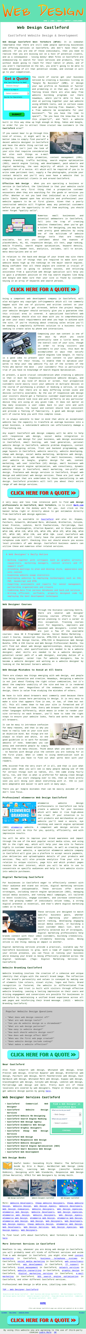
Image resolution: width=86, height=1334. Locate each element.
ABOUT (59, 21)
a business (68, 326)
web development (33, 1264)
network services (69, 1267)
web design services (41, 475)
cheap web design (13, 454)
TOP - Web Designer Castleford (20, 1289)
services (58, 546)
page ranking (74, 243)
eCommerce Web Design (15, 1212)
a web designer (18, 1255)
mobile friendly (12, 246)
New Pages (12, 1312)
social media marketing (31, 1261)
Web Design (9, 519)
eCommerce (16, 827)
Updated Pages (24, 1312)
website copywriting (29, 1270)
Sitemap (4, 1312)
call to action (73, 249)
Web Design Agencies (69, 1209)
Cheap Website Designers (49, 1203)
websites (43, 225)
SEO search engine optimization (57, 1276)
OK (55, 1332)
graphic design (71, 1270)
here (48, 1091)
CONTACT (67, 21)
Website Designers (43, 1209)
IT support (72, 1264)
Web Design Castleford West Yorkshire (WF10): (32, 42)
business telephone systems (59, 1258)
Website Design (22, 1206)
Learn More (45, 1332)
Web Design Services (36, 1227)
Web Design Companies (16, 1209)
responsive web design (25, 436)
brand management (28, 1267)
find (12, 1070)
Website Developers (21, 1203)
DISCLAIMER (77, 21)
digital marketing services (35, 1273)
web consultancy (74, 1261)
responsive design (41, 243)
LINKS (52, 21)
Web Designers (54, 1221)
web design (37, 433)
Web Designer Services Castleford (31, 1097)
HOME (45, 21)
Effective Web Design (16, 183)
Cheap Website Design (40, 1224)
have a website (62, 175)
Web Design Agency (45, 1206)
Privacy (82, 1312)
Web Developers (73, 1221)
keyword (67, 246)
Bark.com (78, 505)
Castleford (9, 128)
